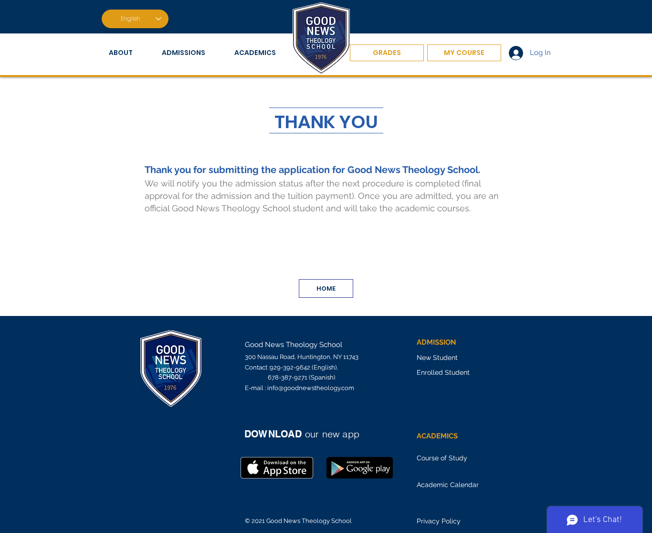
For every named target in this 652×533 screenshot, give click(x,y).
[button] (128, 52)
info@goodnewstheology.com (310, 388)
